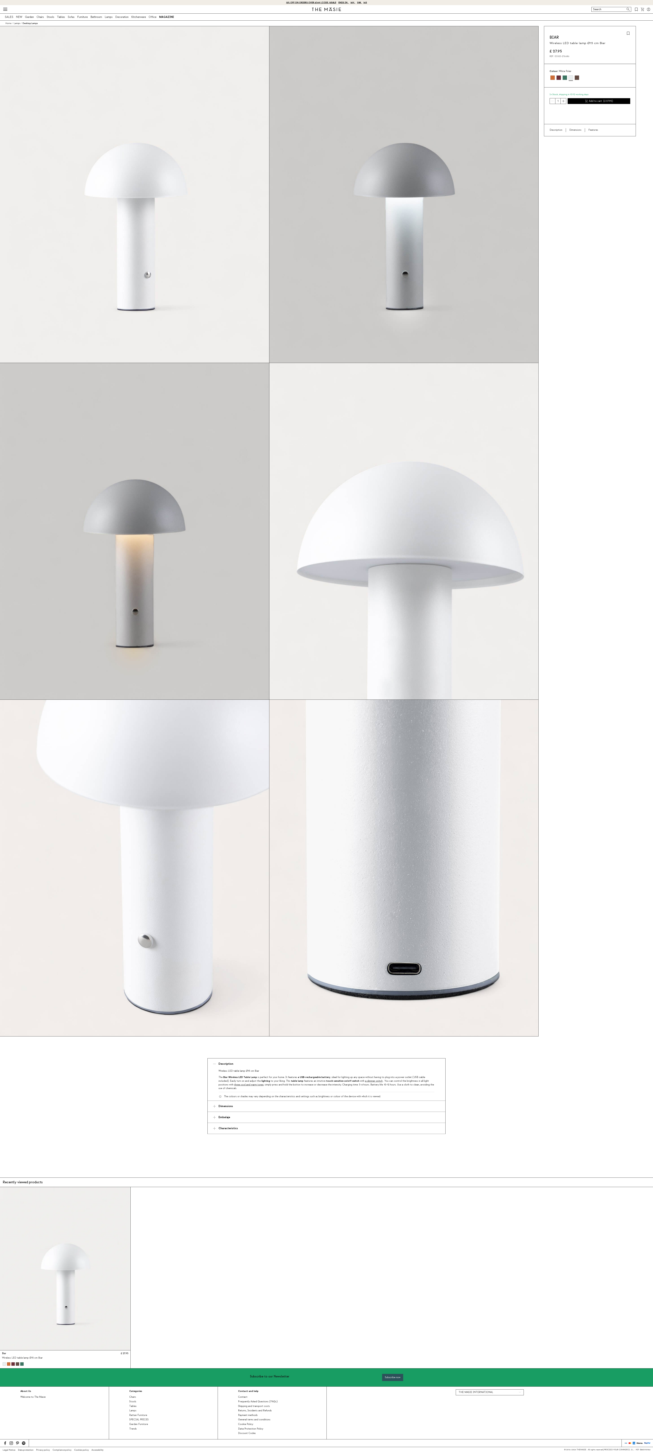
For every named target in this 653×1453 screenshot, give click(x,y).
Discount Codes (247, 1433)
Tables (61, 17)
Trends (133, 1428)
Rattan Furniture (138, 1415)
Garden (29, 17)
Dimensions (575, 130)
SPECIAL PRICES (139, 1419)
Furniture (82, 17)
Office (152, 17)
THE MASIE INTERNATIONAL (476, 1392)
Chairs (40, 17)
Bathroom (96, 17)
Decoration (122, 17)
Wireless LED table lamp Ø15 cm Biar (22, 1357)
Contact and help (248, 1391)
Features (593, 130)
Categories (135, 1391)
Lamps (109, 17)
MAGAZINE (166, 17)
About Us (25, 1391)
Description (556, 130)
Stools (50, 17)
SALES (9, 17)
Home (8, 23)
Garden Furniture (138, 1424)
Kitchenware (138, 17)
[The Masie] (326, 9)
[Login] (649, 9)
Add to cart (601, 101)
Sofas (71, 17)
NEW (19, 17)
